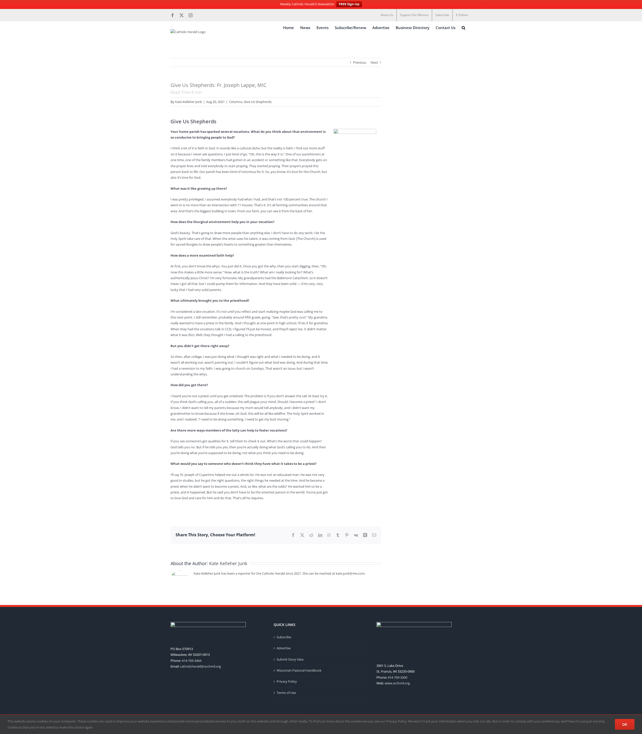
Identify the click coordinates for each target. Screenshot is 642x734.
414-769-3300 (397, 677)
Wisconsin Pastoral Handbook (299, 670)
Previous (359, 62)
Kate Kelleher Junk (188, 101)
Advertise (284, 648)
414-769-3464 (191, 660)
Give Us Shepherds (258, 101)
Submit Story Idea (290, 659)
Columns (235, 101)
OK (624, 724)
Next (374, 62)
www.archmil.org (397, 683)
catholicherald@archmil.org (200, 666)
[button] (463, 27)
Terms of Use (286, 692)
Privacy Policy (287, 681)
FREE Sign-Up (349, 4)
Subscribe (284, 637)
